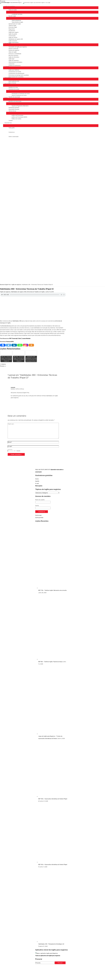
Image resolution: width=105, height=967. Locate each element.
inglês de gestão (13, 34)
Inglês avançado (13, 40)
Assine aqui (38, 515)
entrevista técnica (6, 326)
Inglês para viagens (13, 32)
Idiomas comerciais (13, 48)
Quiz (19, 338)
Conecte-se (11, 132)
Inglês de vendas (13, 37)
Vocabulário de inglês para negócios (18, 47)
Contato (11, 120)
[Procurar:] (45, 963)
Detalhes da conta (13, 87)
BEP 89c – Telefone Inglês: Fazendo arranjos (50, 661)
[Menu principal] (3, 4)
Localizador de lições (17, 14)
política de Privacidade (17, 115)
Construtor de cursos (14, 89)
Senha (37, 505)
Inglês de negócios (5, 291)
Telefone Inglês (12, 25)
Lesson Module (26, 338)
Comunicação (12, 35)
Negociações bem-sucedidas (16, 76)
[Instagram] (25, 345)
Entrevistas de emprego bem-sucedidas (19, 75)
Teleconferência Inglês (17, 22)
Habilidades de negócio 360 (16, 39)
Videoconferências (16, 20)
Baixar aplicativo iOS (14, 81)
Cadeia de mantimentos (15, 65)
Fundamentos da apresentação (16, 73)
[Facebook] (3, 345)
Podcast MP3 (10, 341)
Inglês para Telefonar (14, 70)
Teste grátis (12, 127)
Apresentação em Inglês (15, 23)
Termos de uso (12, 111)
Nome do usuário (40, 499)
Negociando (12, 29)
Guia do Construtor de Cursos (19, 95)
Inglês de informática (14, 57)
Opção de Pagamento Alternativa (20, 105)
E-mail (37, 483)
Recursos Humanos (13, 55)
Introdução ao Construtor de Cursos (21, 93)
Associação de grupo (14, 109)
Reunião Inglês (12, 16)
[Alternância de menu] (50, 7)
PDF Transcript (13, 338)
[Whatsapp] (20, 345)
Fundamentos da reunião (15, 71)
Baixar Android (12, 83)
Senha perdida (39, 517)
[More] (31, 345)
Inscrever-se (8, 122)
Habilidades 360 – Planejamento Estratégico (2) (51, 944)
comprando (11, 63)
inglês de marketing (14, 60)
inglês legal (11, 58)
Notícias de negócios (14, 50)
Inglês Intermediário (14, 42)
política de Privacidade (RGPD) (19, 117)
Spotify (37, 481)
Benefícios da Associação (15, 101)
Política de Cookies (16, 118)
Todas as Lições (13, 9)
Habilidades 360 (17, 321)
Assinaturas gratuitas (14, 107)
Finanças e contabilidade (15, 53)
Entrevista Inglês (13, 27)
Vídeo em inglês (13, 52)
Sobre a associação (13, 136)
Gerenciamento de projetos (15, 62)
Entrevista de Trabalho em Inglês (36, 291)
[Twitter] (8, 345)
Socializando (12, 30)
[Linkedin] (14, 345)
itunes (37, 479)
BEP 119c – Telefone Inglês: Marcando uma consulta (52, 590)
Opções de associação (14, 97)
